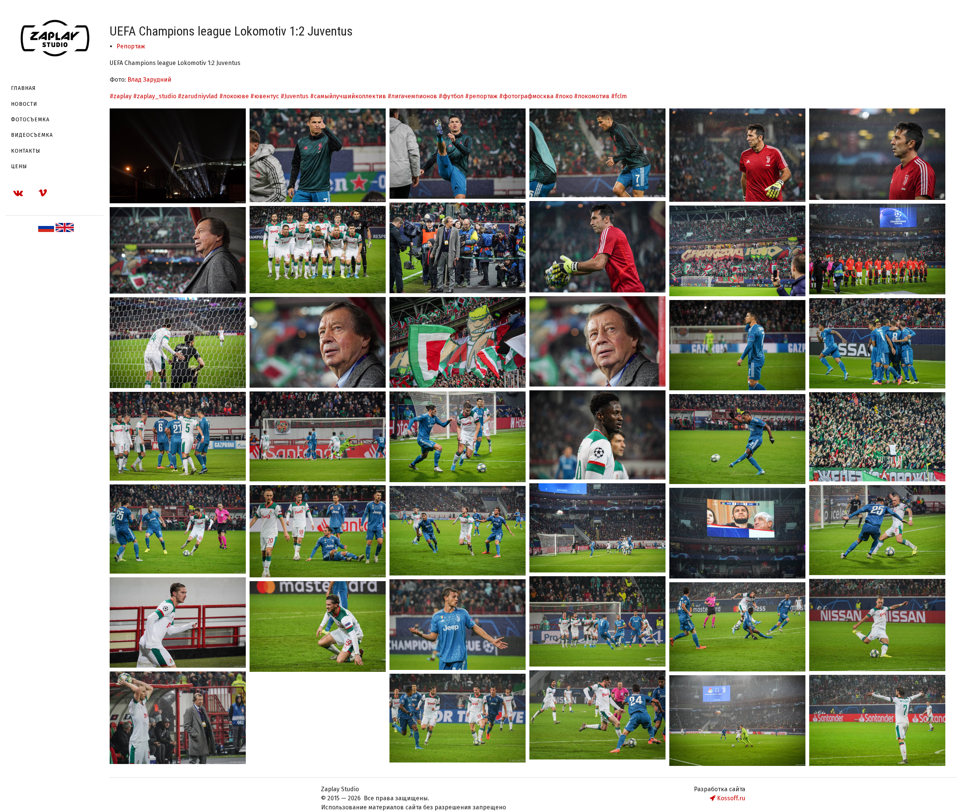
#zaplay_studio (154, 96)
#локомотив (592, 96)
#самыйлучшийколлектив (348, 96)
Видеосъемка (32, 135)
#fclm (619, 96)
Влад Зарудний (149, 79)
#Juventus (295, 96)
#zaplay (121, 96)
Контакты (25, 151)
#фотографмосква (526, 96)
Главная (23, 88)
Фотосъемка (30, 119)
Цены (19, 166)
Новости (24, 104)
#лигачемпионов (412, 96)
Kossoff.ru (730, 798)
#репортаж (481, 96)
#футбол (451, 96)
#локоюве (234, 96)
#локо (563, 96)
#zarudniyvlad (198, 96)
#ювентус (264, 96)
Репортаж (130, 46)
